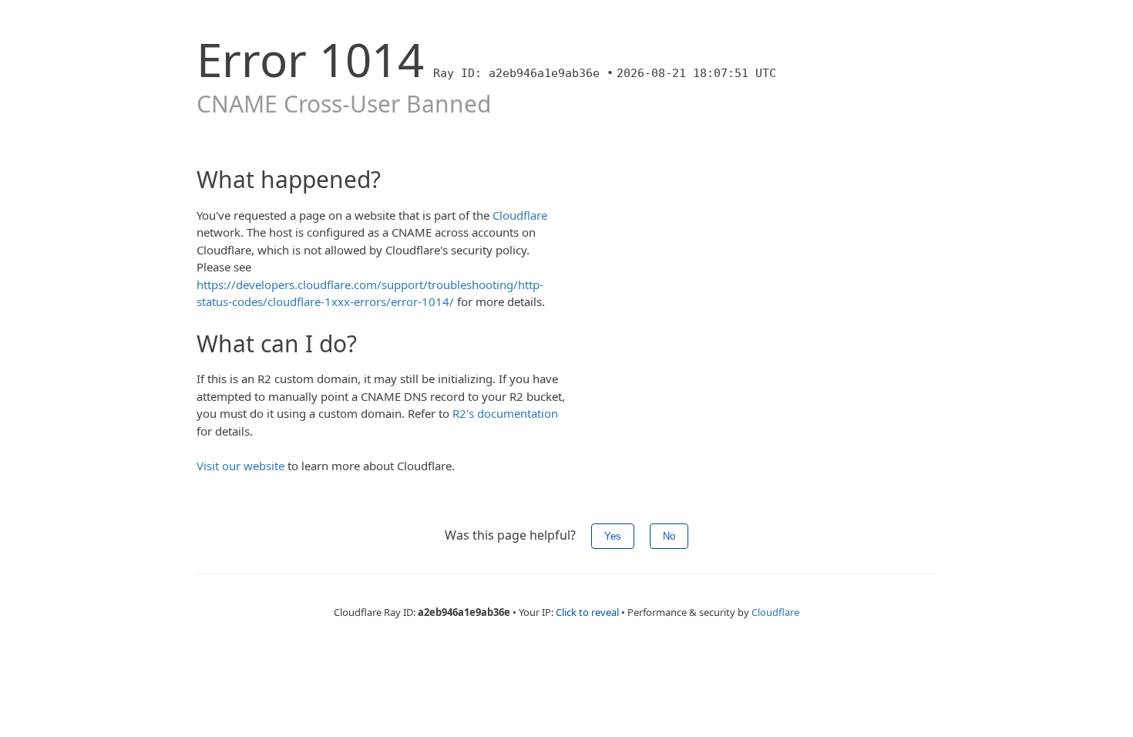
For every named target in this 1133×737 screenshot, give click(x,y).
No (669, 536)
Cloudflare (520, 215)
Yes (612, 536)
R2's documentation (505, 413)
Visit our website (240, 465)
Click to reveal (587, 612)
